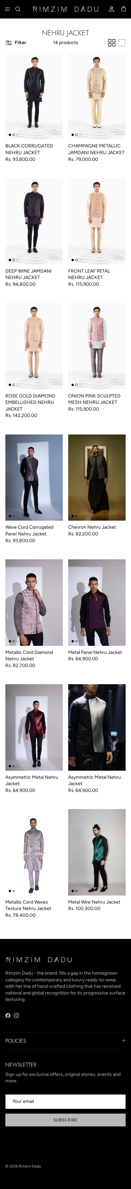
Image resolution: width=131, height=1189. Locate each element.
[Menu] (7, 9)
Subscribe (65, 1120)
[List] (122, 43)
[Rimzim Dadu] (65, 8)
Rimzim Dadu (30, 1166)
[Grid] (112, 43)
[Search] (22, 9)
